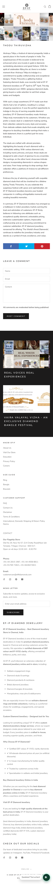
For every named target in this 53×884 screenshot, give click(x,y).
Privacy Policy (9, 461)
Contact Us (7, 507)
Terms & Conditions (11, 516)
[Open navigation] (3, 6)
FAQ (5, 503)
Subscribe (13, 612)
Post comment (16, 316)
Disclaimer (7, 512)
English (25, 869)
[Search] (45, 6)
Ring (5, 480)
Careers (6, 465)
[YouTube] (22, 579)
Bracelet (6, 489)
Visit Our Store (9, 452)
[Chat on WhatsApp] (46, 877)
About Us (7, 448)
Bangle (6, 484)
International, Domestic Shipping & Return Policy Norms (24, 522)
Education (7, 457)
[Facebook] (4, 579)
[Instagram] (10, 579)
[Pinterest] (16, 579)
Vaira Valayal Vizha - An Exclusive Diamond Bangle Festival (26, 421)
